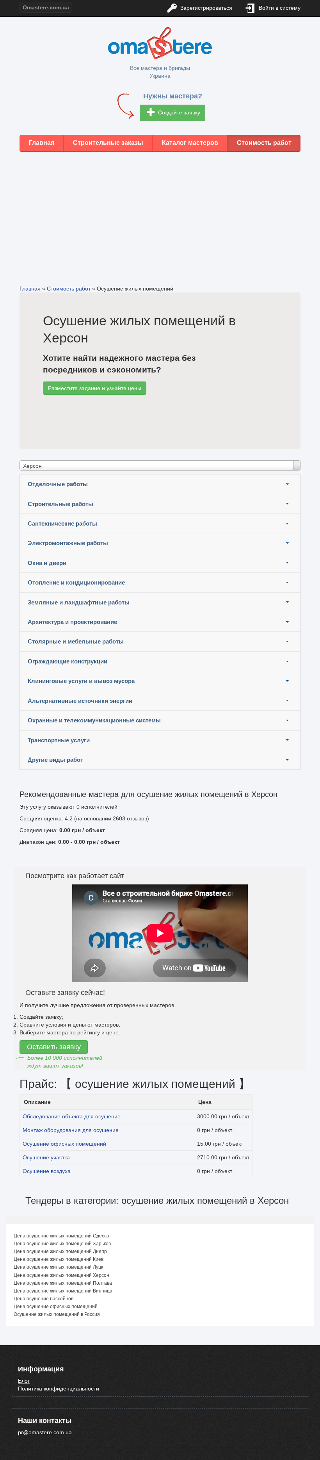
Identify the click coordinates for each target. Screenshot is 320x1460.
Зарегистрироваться (205, 8)
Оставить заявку (54, 1047)
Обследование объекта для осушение (72, 1116)
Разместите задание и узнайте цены (94, 388)
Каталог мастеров (190, 142)
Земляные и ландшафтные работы (79, 602)
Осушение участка (46, 1157)
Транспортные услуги (59, 740)
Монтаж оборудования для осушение (71, 1130)
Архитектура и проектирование (72, 622)
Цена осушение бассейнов (43, 1298)
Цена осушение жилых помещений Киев (58, 1259)
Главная (41, 142)
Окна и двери (47, 563)
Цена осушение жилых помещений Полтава (63, 1283)
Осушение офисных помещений (64, 1144)
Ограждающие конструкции (67, 661)
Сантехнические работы (62, 523)
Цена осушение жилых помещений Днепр (60, 1251)
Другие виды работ (55, 759)
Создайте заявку (178, 112)
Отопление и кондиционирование (76, 582)
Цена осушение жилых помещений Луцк (58, 1267)
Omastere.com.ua (46, 7)
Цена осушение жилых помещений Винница (63, 1291)
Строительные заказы (108, 142)
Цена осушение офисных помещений (56, 1306)
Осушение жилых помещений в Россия (57, 1314)
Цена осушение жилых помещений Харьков (62, 1243)
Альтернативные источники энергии (80, 700)
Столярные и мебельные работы (76, 641)
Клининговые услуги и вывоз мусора (81, 680)
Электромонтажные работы (68, 543)
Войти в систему (278, 8)
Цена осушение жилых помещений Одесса (61, 1236)
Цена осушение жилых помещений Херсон (61, 1275)
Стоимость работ (264, 142)
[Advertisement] (160, 212)
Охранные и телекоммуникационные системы (94, 720)
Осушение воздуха (47, 1171)
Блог (24, 1381)
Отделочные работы (58, 484)
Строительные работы (60, 504)
